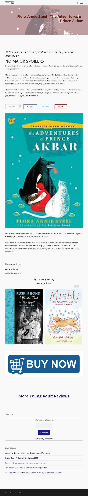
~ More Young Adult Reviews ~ (44, 396)
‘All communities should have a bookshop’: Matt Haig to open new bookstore (33, 473)
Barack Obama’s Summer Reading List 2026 (21, 458)
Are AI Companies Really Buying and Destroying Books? (26, 468)
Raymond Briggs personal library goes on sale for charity (26, 463)
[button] (81, 3)
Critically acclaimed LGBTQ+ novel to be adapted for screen (27, 453)
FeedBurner (48, 438)
